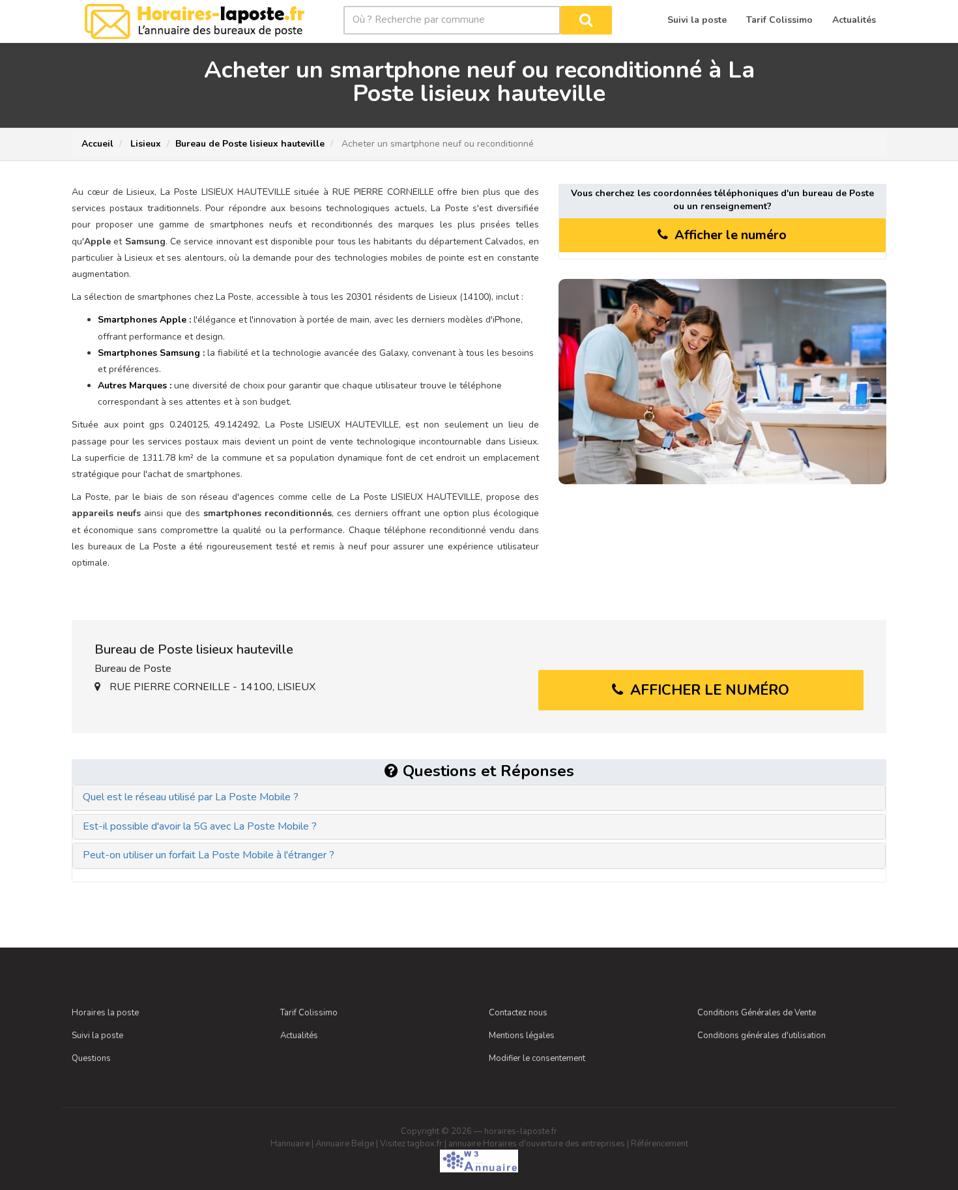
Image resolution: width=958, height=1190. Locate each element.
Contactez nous (518, 1013)
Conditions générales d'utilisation (761, 1035)
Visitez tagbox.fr (411, 1144)
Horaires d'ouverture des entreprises (554, 1144)
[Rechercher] (586, 20)
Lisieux (144, 144)
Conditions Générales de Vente (756, 1013)
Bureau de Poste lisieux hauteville (250, 144)
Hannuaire (290, 1144)
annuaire (464, 1144)
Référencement (659, 1144)
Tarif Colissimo (309, 1013)
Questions (91, 1058)
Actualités (299, 1035)
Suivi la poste (97, 1035)
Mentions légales (522, 1035)
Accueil (97, 144)
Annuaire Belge (344, 1144)
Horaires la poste (105, 1013)
